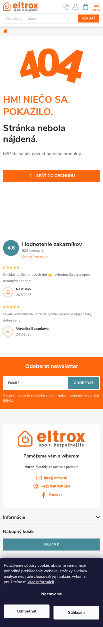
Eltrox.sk (55, 494)
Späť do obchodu (55, 175)
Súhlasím (76, 612)
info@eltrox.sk (55, 478)
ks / (51, 544)
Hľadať (88, 18)
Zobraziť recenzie (34, 256)
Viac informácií (41, 582)
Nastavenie (51, 594)
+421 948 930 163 (55, 486)
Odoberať (84, 382)
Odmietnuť (26, 611)
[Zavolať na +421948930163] (66, 7)
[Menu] (96, 6)
